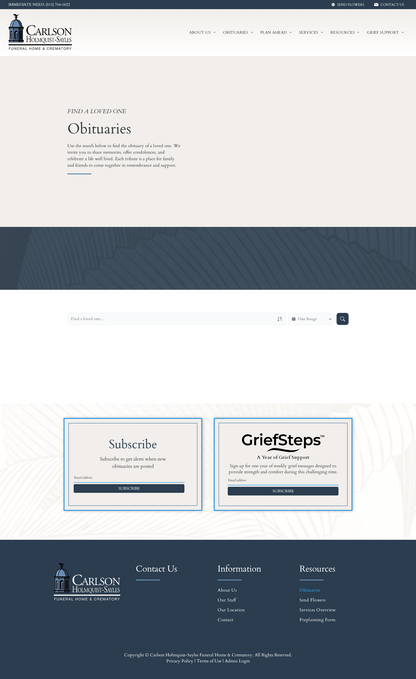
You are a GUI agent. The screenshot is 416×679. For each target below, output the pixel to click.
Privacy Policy (179, 661)
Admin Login (237, 661)
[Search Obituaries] (343, 319)
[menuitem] (202, 32)
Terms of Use (209, 661)
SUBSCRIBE (129, 488)
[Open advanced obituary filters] (279, 319)
